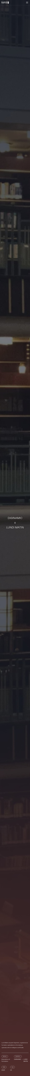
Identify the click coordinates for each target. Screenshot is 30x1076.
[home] (5, 3)
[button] (26, 3)
